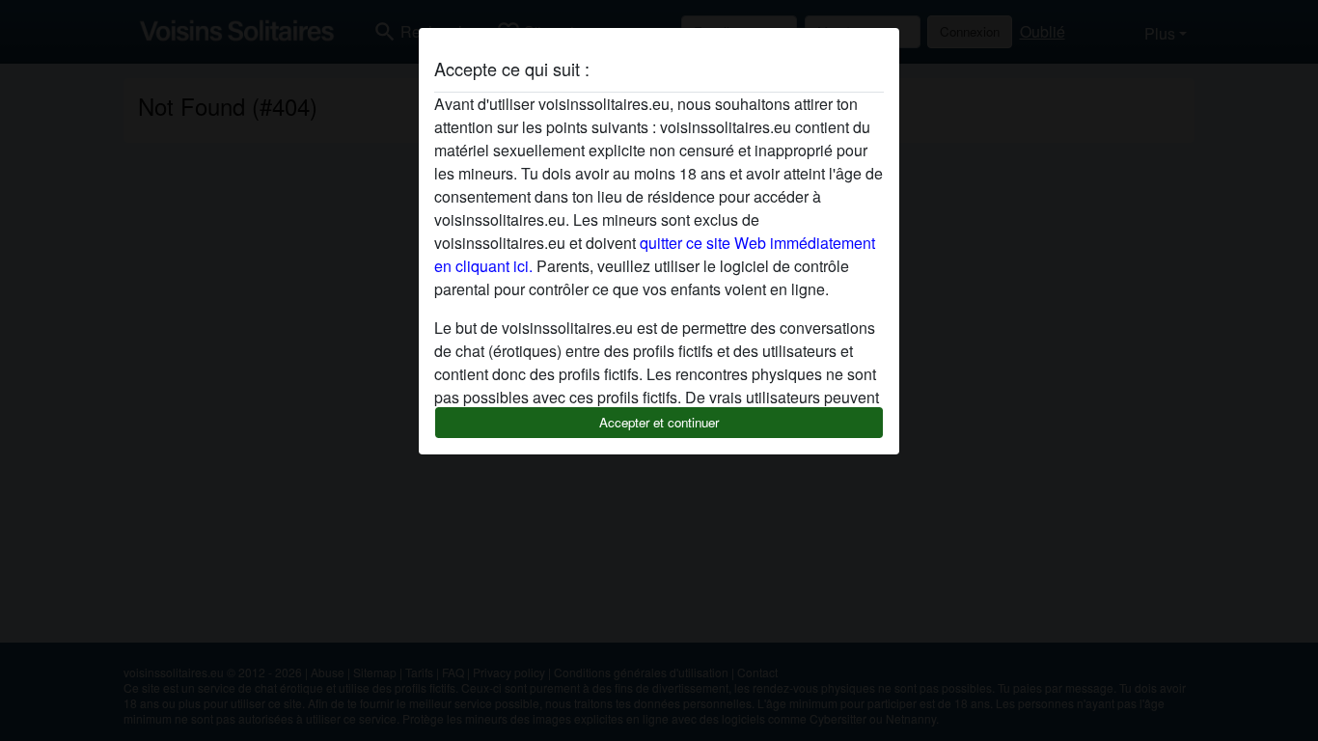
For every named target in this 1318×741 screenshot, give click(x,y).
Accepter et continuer (659, 422)
